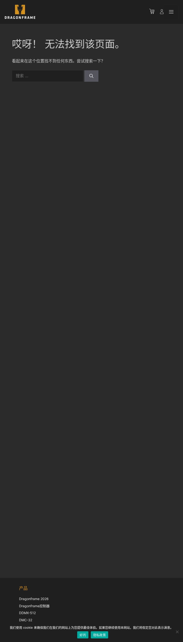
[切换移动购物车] (154, 12)
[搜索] (91, 76)
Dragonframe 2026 (34, 599)
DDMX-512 (27, 613)
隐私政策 (99, 635)
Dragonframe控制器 (34, 606)
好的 (83, 635)
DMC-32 (25, 620)
